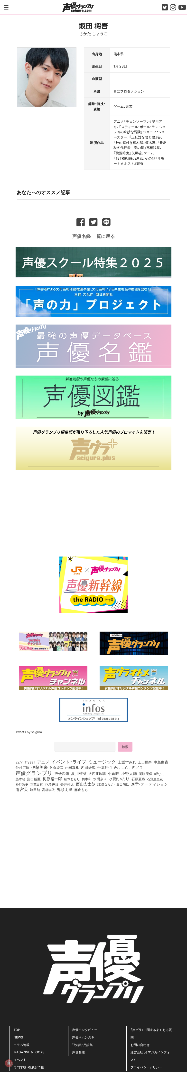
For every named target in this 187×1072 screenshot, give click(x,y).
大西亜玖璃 (97, 773)
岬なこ (159, 773)
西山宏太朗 (85, 784)
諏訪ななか (105, 784)
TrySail (30, 762)
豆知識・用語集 (82, 1044)
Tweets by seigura (29, 731)
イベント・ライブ (68, 761)
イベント (20, 1059)
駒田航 (35, 789)
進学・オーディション (149, 784)
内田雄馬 (88, 767)
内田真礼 (72, 767)
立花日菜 (36, 784)
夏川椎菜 (79, 773)
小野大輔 (129, 773)
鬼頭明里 (64, 789)
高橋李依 (48, 789)
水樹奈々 (100, 779)
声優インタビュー (84, 1029)
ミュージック (102, 761)
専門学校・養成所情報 (29, 1067)
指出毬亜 (34, 778)
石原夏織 (138, 778)
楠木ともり (72, 779)
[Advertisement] (93, 512)
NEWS (18, 1037)
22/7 (19, 762)
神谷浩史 (22, 784)
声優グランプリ (34, 772)
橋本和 (86, 778)
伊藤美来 (39, 767)
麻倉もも (81, 789)
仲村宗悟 (22, 767)
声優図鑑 (62, 773)
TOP (17, 1029)
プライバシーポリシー (146, 1067)
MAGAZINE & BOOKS (29, 1052)
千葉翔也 (104, 767)
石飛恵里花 (155, 778)
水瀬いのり (119, 778)
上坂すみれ (127, 762)
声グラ (137, 767)
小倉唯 (113, 773)
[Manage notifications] (9, 1063)
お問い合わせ (140, 1044)
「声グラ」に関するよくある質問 (151, 1033)
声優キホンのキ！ (84, 1037)
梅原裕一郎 (52, 778)
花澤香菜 (51, 784)
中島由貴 (161, 762)
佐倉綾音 (56, 767)
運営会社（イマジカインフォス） (150, 1056)
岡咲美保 (145, 773)
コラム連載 (21, 1044)
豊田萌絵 (122, 784)
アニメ (43, 761)
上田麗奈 (145, 762)
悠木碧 (20, 778)
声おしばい (122, 767)
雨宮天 (22, 789)
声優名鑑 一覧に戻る (93, 235)
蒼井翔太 (67, 784)
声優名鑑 (78, 1052)
